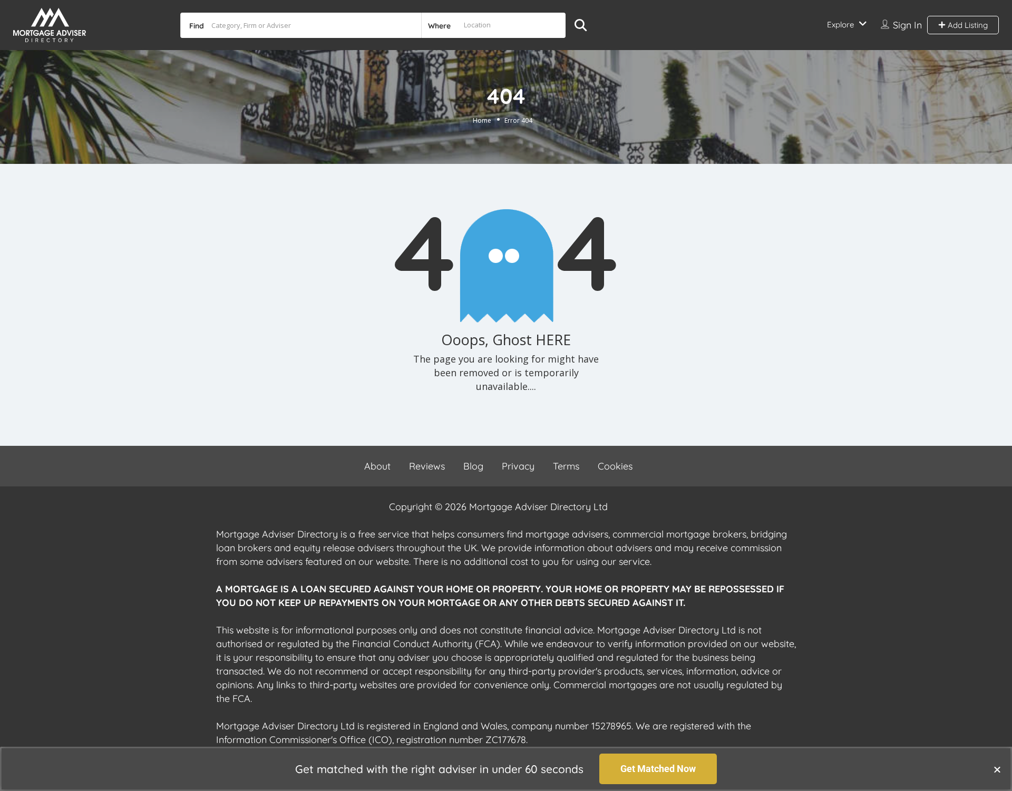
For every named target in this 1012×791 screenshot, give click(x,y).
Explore (840, 24)
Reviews (427, 466)
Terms (566, 466)
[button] (997, 769)
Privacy (518, 466)
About (377, 466)
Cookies (615, 466)
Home (482, 120)
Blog (473, 466)
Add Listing (967, 25)
